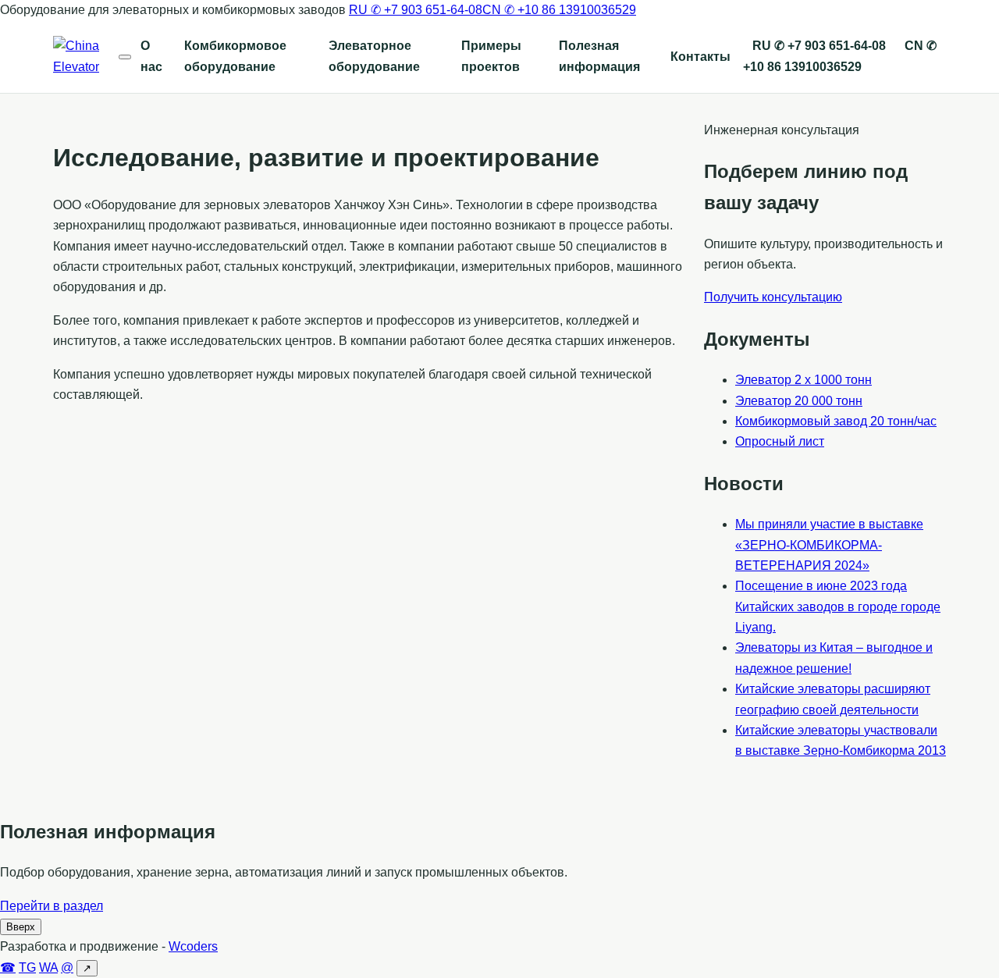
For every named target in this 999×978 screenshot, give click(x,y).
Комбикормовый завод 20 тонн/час (836, 421)
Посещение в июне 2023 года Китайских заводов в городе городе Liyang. (837, 606)
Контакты (700, 56)
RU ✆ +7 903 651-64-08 (415, 9)
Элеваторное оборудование (374, 56)
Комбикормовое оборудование (235, 56)
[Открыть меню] (125, 57)
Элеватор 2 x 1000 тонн (803, 379)
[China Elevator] (86, 56)
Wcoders (193, 946)
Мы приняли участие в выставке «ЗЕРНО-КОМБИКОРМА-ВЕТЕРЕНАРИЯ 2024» (829, 544)
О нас (151, 56)
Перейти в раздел (51, 905)
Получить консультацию (773, 297)
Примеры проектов (491, 56)
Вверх (20, 927)
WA (48, 967)
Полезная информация (599, 56)
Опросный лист (779, 441)
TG (27, 967)
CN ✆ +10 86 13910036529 (559, 9)
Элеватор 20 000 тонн (798, 400)
